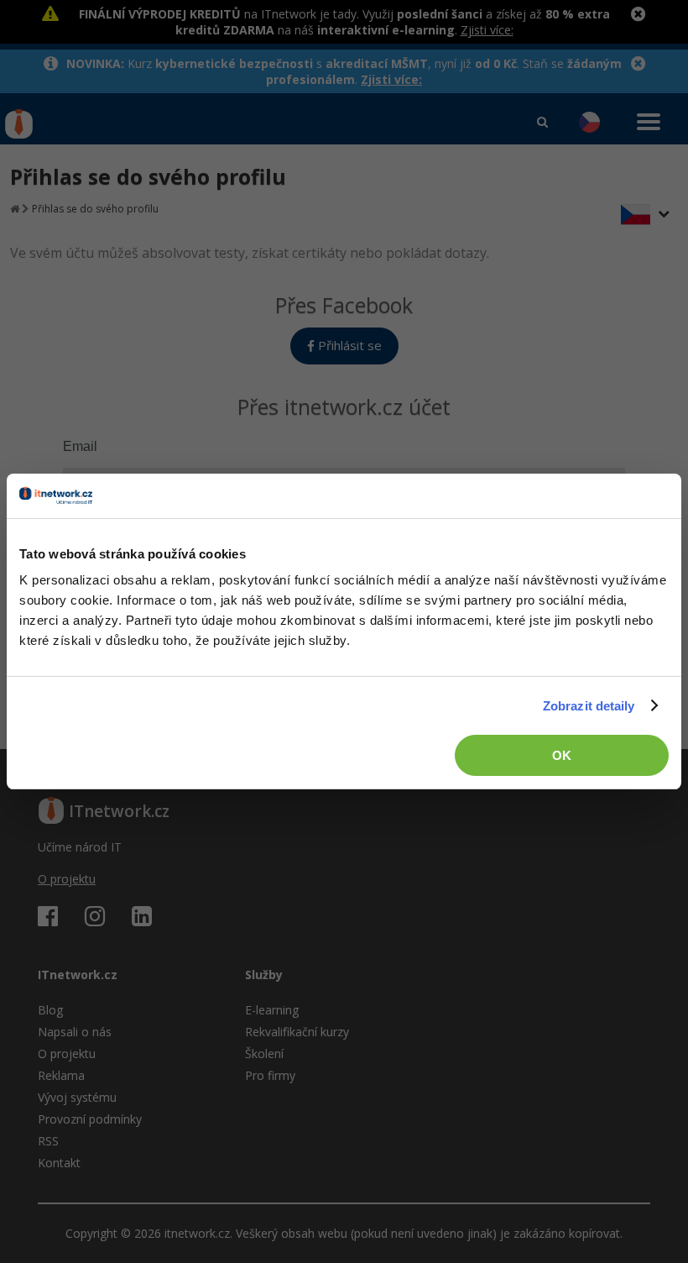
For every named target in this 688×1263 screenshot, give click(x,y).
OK (561, 755)
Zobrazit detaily (589, 706)
